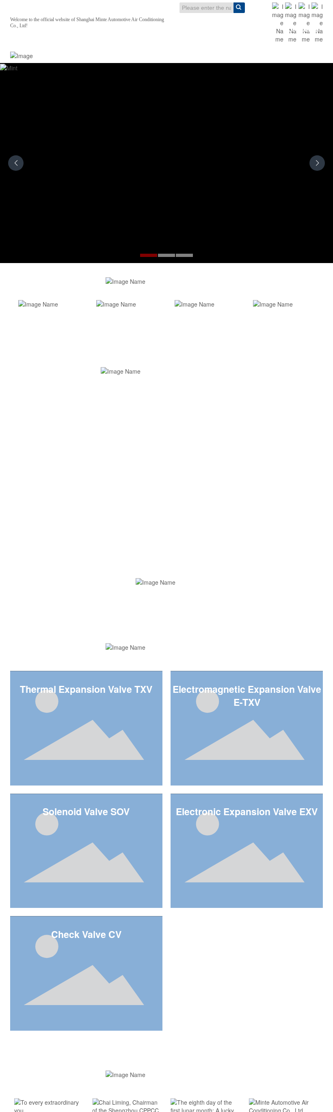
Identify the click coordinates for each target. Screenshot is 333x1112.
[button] (148, 255)
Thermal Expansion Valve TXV (86, 689)
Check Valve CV (86, 934)
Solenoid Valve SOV (86, 811)
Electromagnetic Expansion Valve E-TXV (247, 696)
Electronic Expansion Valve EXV (247, 811)
